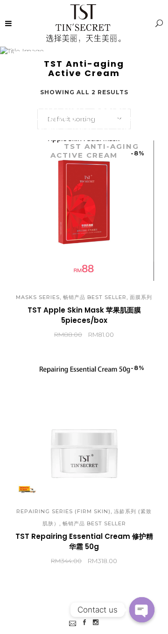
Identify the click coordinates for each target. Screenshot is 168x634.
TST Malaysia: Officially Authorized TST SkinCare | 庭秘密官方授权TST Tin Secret (84, 124)
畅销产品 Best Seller (94, 297)
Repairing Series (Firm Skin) (63, 511)
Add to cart (50, 335)
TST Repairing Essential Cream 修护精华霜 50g (84, 541)
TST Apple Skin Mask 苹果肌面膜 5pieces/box (84, 315)
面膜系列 (141, 297)
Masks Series (38, 297)
